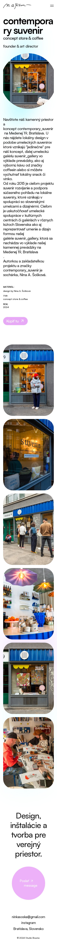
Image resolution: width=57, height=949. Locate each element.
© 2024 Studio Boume (28, 937)
